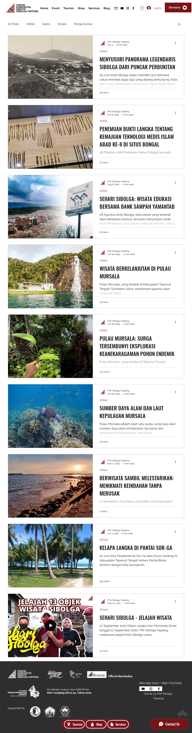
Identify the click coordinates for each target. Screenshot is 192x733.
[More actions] (176, 43)
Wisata (62, 24)
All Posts (13, 24)
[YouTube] (122, 8)
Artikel (30, 24)
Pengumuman (83, 24)
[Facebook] (133, 8)
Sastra (46, 24)
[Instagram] (128, 8)
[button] (179, 24)
